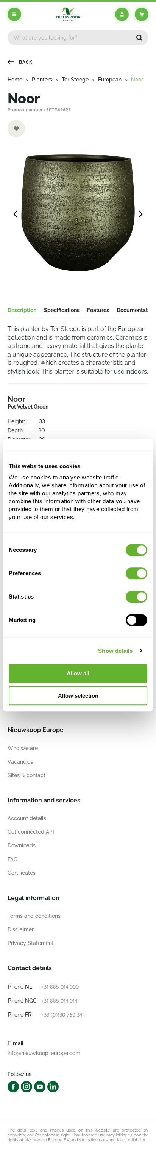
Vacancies (20, 762)
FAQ (12, 859)
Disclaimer (21, 929)
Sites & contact (26, 775)
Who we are (23, 748)
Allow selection (78, 695)
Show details (115, 651)
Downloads (22, 845)
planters (42, 80)
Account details (27, 818)
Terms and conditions (34, 916)
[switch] (136, 573)
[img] (68, 14)
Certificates (22, 873)
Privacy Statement (31, 943)
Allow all (78, 673)
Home (15, 80)
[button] (139, 38)
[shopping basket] (141, 14)
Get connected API (31, 832)
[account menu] (122, 14)
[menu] (14, 14)
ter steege (75, 80)
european (110, 80)
